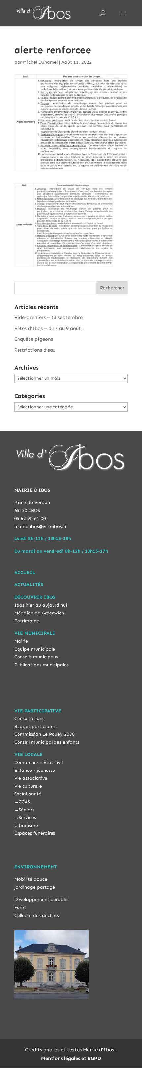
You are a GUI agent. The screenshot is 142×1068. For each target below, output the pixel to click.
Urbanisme (26, 825)
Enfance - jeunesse (34, 770)
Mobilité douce (30, 879)
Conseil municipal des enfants (46, 742)
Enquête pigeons (33, 339)
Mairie (21, 641)
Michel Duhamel (40, 62)
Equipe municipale (34, 649)
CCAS (24, 802)
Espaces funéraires (34, 833)
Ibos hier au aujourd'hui (40, 605)
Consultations (29, 718)
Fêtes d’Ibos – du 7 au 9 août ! (49, 328)
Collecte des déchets (36, 915)
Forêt (20, 907)
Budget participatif (35, 726)
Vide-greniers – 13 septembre (48, 317)
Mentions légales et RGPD (71, 1058)
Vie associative (30, 778)
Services (27, 817)
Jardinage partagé (34, 887)
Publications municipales (41, 665)
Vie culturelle (28, 786)
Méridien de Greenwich (39, 613)
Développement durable (40, 899)
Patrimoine (26, 621)
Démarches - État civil (38, 762)
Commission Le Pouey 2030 (44, 734)
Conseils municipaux (36, 657)
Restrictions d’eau (34, 350)
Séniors (26, 809)
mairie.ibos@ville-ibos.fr (40, 526)
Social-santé (27, 794)
